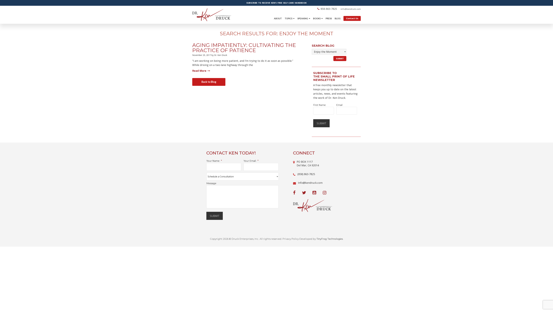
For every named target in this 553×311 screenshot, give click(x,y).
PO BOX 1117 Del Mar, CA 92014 (308, 163)
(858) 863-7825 (306, 174)
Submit (321, 123)
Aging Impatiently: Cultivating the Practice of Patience (244, 47)
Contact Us (352, 18)
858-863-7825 (329, 9)
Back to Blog (208, 81)
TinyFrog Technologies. (329, 239)
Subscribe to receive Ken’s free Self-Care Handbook (276, 3)
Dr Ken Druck (211, 14)
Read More (199, 70)
